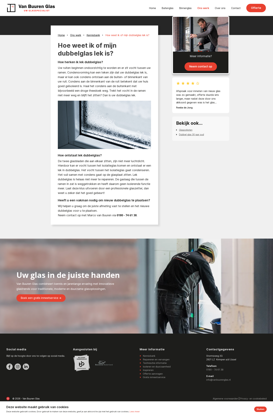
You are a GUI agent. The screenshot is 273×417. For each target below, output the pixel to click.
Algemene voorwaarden (225, 398)
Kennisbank (93, 35)
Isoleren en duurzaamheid (157, 366)
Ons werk (203, 8)
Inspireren (148, 370)
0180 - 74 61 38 (214, 369)
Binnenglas (185, 8)
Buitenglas (167, 8)
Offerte (256, 7)
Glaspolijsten (185, 130)
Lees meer (135, 411)
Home (152, 8)
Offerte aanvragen (153, 373)
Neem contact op (200, 66)
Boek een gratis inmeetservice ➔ (41, 298)
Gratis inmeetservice (154, 377)
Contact (236, 8)
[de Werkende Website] (8, 398)
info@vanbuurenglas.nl (218, 379)
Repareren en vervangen (156, 359)
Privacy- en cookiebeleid (253, 398)
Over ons (220, 8)
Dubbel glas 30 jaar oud (191, 134)
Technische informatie (155, 362)
